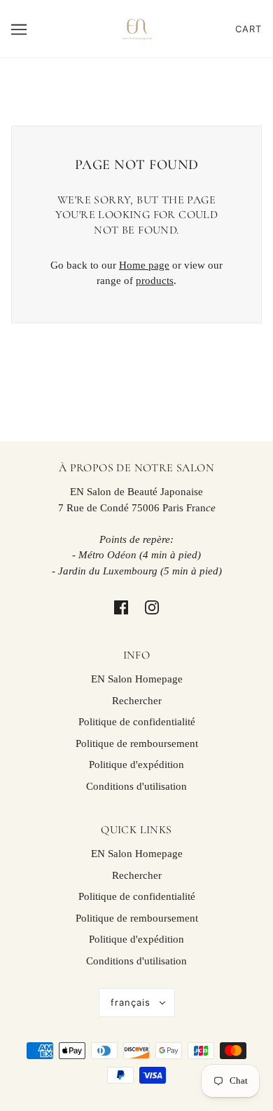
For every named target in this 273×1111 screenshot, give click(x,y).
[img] (121, 607)
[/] (136, 27)
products (155, 280)
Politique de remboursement (137, 743)
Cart (248, 28)
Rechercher (137, 700)
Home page (144, 265)
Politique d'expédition (136, 764)
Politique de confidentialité (136, 721)
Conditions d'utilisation (136, 786)
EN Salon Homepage (137, 679)
